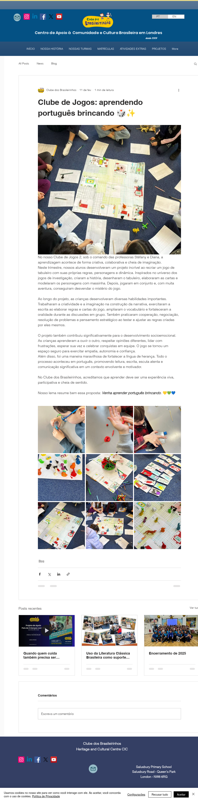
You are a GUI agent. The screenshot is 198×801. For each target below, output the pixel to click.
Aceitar (181, 794)
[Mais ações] (178, 90)
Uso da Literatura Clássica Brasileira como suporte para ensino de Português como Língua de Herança (108, 655)
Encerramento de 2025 (167, 653)
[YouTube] (59, 17)
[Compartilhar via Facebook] (40, 574)
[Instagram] (27, 17)
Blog (54, 63)
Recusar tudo (160, 794)
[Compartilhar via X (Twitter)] (49, 574)
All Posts (24, 63)
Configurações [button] (136, 794)
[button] (195, 63)
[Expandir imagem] (61, 429)
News (40, 63)
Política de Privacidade (46, 796)
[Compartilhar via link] (68, 574)
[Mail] (17, 17)
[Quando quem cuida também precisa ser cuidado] (47, 630)
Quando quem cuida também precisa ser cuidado (40, 655)
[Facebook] (43, 17)
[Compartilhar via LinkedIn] (59, 574)
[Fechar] (193, 794)
